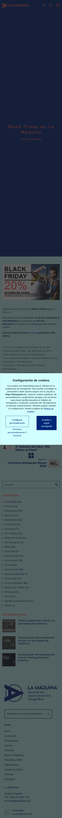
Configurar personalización (17, 421)
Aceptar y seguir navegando (46, 423)
